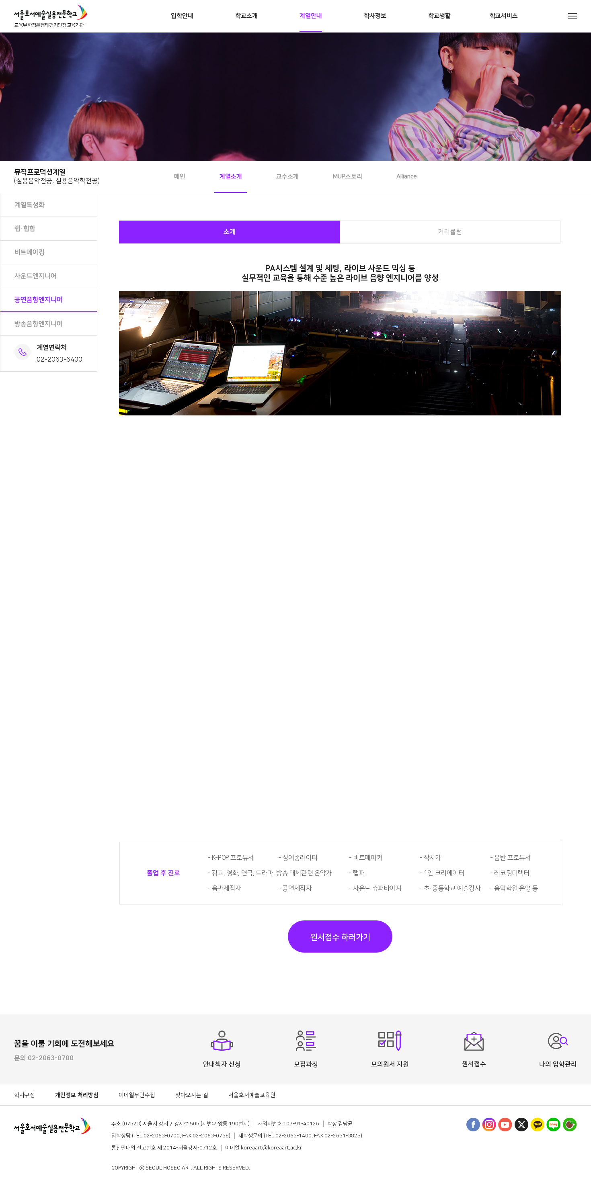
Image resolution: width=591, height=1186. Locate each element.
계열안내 (311, 15)
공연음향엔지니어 (38, 299)
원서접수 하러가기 (340, 937)
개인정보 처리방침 (76, 1095)
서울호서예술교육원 (251, 1095)
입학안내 (182, 15)
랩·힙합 (24, 228)
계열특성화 (29, 205)
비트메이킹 (29, 252)
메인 (179, 176)
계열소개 (231, 176)
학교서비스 (504, 15)
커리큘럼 (450, 231)
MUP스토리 (347, 176)
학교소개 (246, 15)
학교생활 (439, 15)
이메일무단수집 (137, 1095)
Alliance (406, 176)
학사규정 (24, 1095)
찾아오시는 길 (191, 1095)
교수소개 (287, 176)
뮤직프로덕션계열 (57, 176)
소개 (230, 231)
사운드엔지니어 (35, 276)
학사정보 (375, 15)
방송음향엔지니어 (38, 323)
